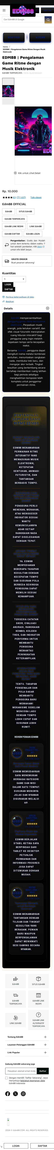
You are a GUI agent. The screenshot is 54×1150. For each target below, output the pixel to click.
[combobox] (27, 19)
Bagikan (10, 301)
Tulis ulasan (36, 197)
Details (8, 308)
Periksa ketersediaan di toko (20, 297)
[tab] (27, 308)
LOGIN (40, 37)
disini (39, 246)
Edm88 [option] (8, 211)
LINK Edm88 (15, 1023)
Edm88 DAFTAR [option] (12, 233)
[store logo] (23, 10)
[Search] (48, 19)
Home (5, 47)
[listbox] (27, 222)
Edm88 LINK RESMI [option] (14, 226)
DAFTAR (14, 37)
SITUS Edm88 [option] (25, 211)
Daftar (47, 10)
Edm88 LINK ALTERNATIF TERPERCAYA (38, 1023)
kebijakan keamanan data (32, 1080)
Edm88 (15, 318)
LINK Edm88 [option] (36, 226)
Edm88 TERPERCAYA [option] (15, 219)
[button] (16, 122)
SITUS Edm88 (38, 984)
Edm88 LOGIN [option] (33, 233)
